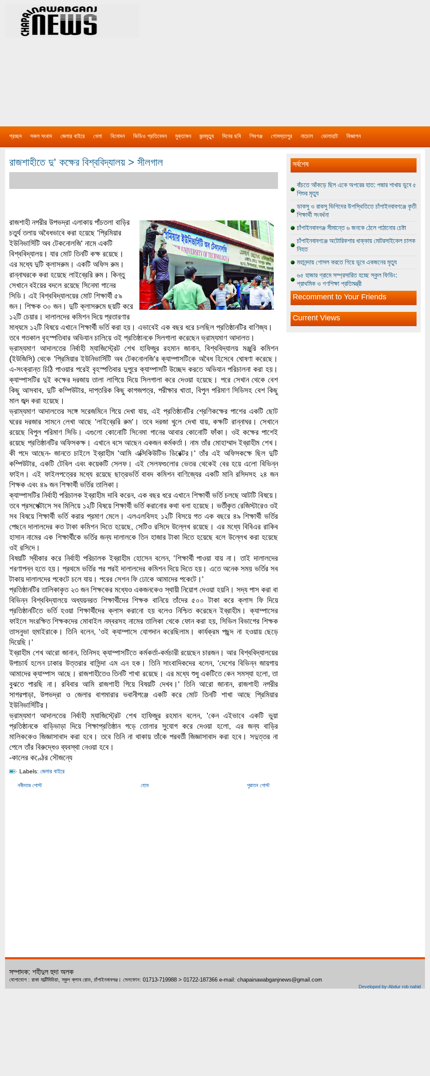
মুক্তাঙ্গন (183, 136)
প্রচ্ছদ (15, 136)
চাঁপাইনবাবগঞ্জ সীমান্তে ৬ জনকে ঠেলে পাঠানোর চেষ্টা (351, 227)
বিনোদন (117, 136)
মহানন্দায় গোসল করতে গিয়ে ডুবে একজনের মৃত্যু (347, 262)
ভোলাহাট (329, 136)
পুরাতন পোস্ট (258, 785)
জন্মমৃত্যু (206, 136)
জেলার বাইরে (72, 136)
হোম (145, 785)
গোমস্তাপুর (281, 136)
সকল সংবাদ (41, 136)
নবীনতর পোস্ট (30, 785)
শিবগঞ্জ (255, 136)
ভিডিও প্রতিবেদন (150, 136)
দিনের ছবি (231, 136)
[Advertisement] (303, 59)
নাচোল (307, 136)
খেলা (97, 136)
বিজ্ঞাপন (353, 136)
